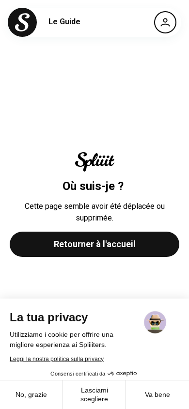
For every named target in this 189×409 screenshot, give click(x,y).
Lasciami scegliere (94, 394)
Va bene (157, 394)
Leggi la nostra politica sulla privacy (57, 359)
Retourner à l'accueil (95, 244)
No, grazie (31, 394)
